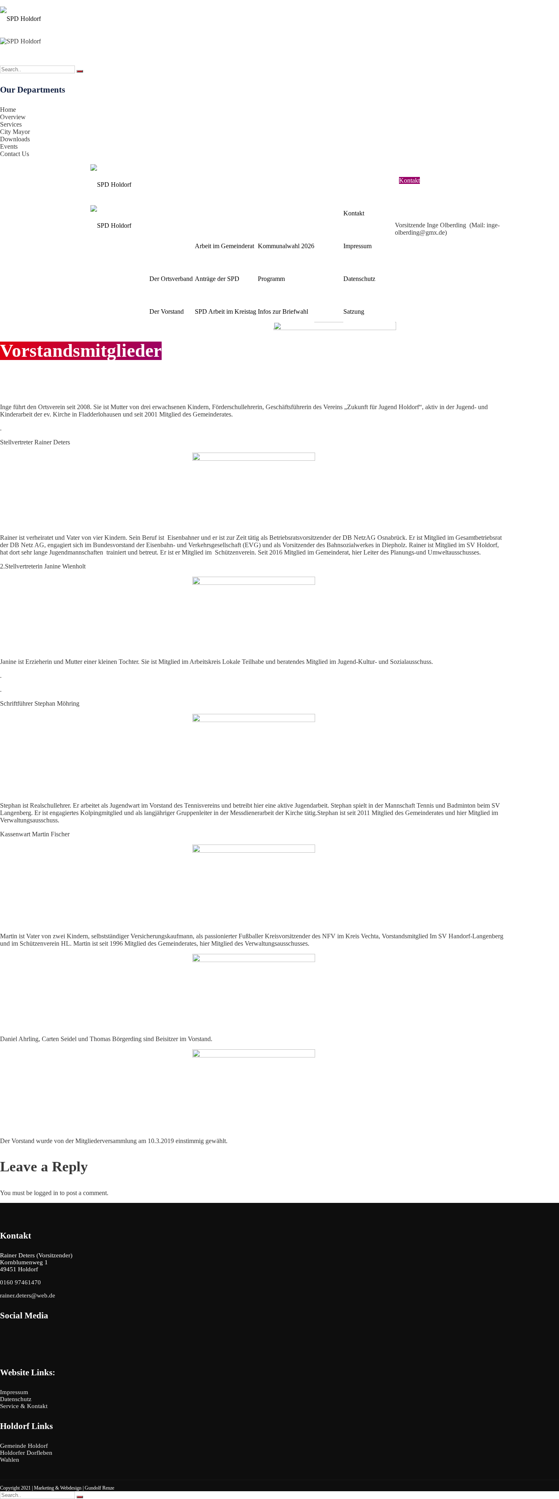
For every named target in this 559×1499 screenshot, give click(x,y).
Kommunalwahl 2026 (286, 245)
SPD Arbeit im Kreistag (225, 311)
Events (9, 146)
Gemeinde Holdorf (24, 1445)
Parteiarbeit (211, 213)
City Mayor (15, 131)
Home (8, 109)
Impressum (357, 245)
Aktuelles (329, 311)
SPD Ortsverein (171, 245)
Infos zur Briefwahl (283, 311)
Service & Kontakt (369, 180)
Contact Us (14, 153)
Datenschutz (359, 278)
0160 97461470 (438, 173)
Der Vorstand (166, 311)
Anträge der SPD (217, 278)
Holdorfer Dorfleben (26, 1452)
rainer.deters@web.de (482, 173)
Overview (13, 116)
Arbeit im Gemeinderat (224, 245)
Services (11, 124)
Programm (271, 278)
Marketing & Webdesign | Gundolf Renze (74, 1488)
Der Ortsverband (171, 278)
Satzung (353, 311)
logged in (46, 1192)
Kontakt (353, 213)
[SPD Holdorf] (20, 16)
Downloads (15, 139)
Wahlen (268, 213)
